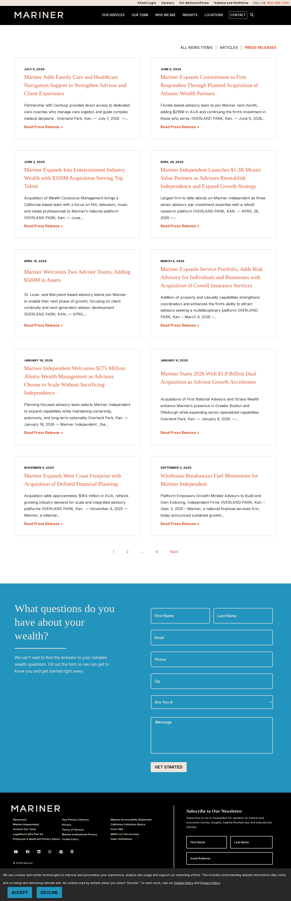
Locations (214, 15)
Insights (190, 15)
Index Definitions (121, 839)
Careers (167, 3)
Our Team (140, 15)
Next (174, 551)
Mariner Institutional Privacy (79, 834)
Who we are (165, 15)
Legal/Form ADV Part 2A (28, 834)
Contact (238, 15)
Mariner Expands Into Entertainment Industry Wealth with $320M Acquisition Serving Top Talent (74, 178)
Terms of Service (73, 829)
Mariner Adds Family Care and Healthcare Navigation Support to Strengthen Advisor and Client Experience (75, 85)
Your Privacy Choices (75, 819)
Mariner (35, 808)
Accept (20, 892)
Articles (229, 47)
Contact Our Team (24, 829)
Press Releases (260, 47)
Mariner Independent (26, 824)
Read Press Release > (43, 127)
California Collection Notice (128, 824)
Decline (49, 892)
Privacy (66, 824)
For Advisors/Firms (194, 3)
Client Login (147, 3)
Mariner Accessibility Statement (131, 819)
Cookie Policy (70, 839)
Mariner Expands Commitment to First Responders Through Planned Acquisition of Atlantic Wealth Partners (209, 85)
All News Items (196, 47)
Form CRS (117, 829)
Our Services (113, 15)
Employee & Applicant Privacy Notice (36, 839)
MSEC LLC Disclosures (125, 834)
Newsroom (20, 819)
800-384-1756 (278, 3)
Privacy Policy (210, 883)
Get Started (169, 767)
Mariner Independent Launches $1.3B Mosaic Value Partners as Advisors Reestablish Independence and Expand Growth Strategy (211, 178)
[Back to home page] (39, 17)
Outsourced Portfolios (231, 3)
